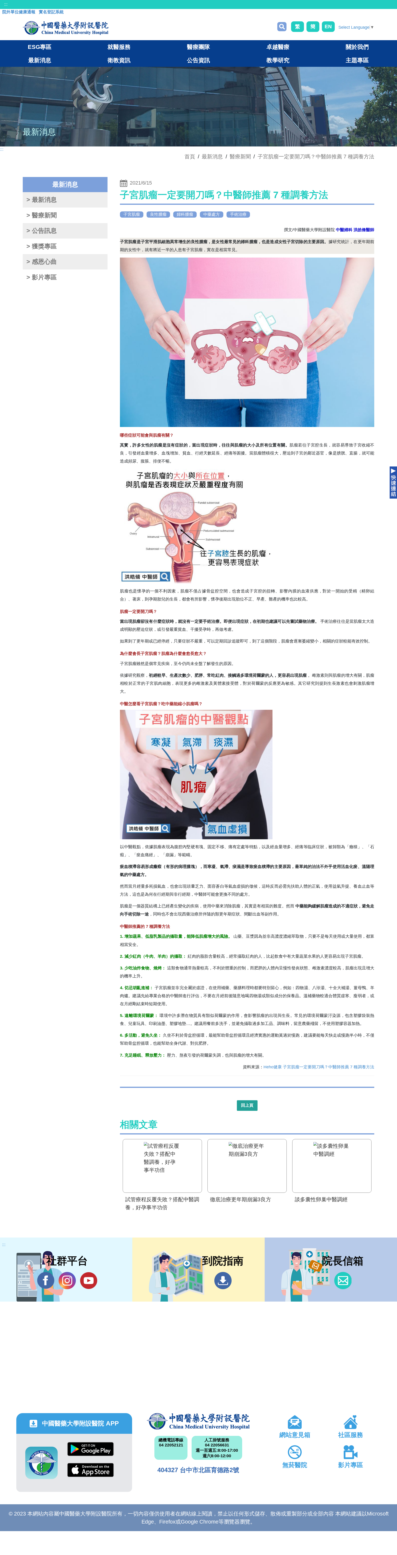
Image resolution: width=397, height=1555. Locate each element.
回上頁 (247, 1105)
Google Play (90, 1452)
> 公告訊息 (41, 230)
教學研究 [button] (278, 60)
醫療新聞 (240, 157)
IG (67, 1280)
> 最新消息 (41, 199)
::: (6, 4)
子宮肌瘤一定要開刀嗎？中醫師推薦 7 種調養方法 (316, 157)
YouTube (88, 1280)
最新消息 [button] (39, 60)
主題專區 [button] (357, 60)
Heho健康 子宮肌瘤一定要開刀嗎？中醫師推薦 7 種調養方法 (319, 1067)
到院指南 (223, 1280)
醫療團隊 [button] (198, 47)
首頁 (189, 157)
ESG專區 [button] (39, 47)
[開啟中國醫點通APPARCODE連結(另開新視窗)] (41, 1463)
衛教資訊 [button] (119, 60)
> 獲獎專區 (41, 246)
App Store (90, 1473)
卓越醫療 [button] (278, 47)
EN (328, 26)
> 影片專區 (41, 277)
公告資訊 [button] (198, 60)
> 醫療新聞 (41, 215)
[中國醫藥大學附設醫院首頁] (65, 28)
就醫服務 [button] (119, 47)
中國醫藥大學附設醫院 (198, 1421)
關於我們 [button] (357, 47)
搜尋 (281, 26)
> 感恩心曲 (41, 261)
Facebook (45, 1280)
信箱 (343, 1280)
